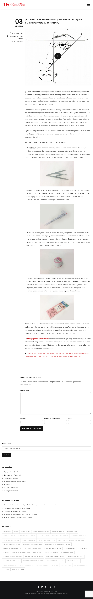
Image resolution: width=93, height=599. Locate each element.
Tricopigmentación (10, 491)
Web (69, 418)
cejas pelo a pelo (70, 353)
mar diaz (6, 552)
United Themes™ (62, 593)
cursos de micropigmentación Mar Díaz (57, 544)
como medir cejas (31, 357)
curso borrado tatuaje (78, 536)
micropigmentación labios (12, 561)
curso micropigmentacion (46, 540)
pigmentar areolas (42, 565)
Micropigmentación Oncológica (14, 481)
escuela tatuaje (83, 548)
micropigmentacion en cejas (34, 556)
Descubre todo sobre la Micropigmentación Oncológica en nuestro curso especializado (31, 505)
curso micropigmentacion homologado (71, 540)
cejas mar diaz (59, 353)
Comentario (25, 390)
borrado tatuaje (9, 536)
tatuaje (6, 569)
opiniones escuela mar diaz (55, 561)
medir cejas (77, 357)
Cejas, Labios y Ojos (16, 36)
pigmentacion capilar (26, 565)
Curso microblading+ (28, 540)
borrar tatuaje (23, 536)
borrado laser (72, 531)
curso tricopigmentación (52, 548)
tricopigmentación (18, 569)
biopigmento (7, 531)
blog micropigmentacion (41, 531)
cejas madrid (50, 353)
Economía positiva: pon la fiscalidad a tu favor (18, 517)
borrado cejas (32, 353)
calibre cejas (41, 353)
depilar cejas (57, 357)
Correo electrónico (52, 418)
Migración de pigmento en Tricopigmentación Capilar (21, 514)
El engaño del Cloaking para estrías (15, 511)
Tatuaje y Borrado (9, 487)
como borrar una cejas (60, 536)
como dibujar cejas (82, 353)
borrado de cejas (58, 531)
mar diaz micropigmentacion (21, 552)
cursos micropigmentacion (12, 548)
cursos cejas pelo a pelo (45, 357)
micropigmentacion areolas (13, 556)
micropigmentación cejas (75, 556)
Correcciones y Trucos (11, 475)
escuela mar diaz (67, 357)
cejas (33, 536)
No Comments (18, 41)
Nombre (23, 418)
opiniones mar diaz (73, 561)
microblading (37, 552)
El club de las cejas (10, 478)
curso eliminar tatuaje (11, 540)
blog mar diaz (25, 531)
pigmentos (54, 565)
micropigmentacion (67, 552)
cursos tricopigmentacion (32, 548)
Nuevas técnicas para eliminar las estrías (17, 508)
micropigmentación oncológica (33, 561)
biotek (16, 531)
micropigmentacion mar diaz (55, 556)
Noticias (20, 39)
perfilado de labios (10, 565)
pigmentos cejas (66, 565)
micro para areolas (51, 552)
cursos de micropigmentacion (32, 544)
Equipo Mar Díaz (17, 33)
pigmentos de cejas (80, 565)
